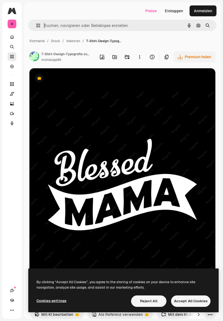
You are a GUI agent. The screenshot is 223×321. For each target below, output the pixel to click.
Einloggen (174, 10)
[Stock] (12, 56)
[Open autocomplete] (36, 25)
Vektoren (73, 41)
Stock (55, 41)
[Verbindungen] (12, 290)
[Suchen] (12, 46)
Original (64, 78)
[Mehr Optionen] (139, 56)
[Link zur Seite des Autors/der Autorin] (34, 57)
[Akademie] (12, 300)
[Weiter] (198, 314)
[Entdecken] (12, 66)
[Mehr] (12, 310)
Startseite (37, 41)
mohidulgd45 (51, 60)
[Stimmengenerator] (12, 123)
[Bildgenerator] (12, 103)
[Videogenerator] (12, 113)
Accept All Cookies (190, 301)
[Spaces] (12, 93)
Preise (151, 10)
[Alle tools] (12, 84)
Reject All (148, 301)
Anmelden (203, 10)
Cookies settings (51, 300)
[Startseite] (12, 37)
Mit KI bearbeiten (54, 316)
